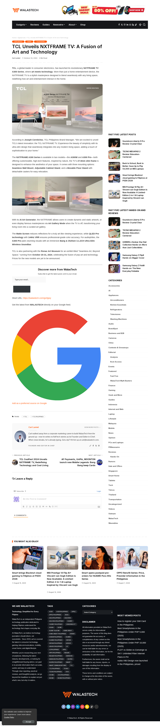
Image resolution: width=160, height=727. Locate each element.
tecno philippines (55, 671)
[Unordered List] (40, 506)
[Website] (90, 445)
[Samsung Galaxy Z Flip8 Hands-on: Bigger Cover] (114, 256)
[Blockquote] (43, 506)
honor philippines (55, 637)
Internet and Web (115, 409)
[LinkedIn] (127, 25)
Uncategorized (115, 504)
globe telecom (54, 630)
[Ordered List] (36, 506)
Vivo (67, 671)
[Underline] (30, 506)
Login (98, 491)
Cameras (112, 338)
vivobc (51, 675)
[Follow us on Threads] (96, 707)
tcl (25, 416)
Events (111, 366)
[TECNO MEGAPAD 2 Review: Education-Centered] (114, 154)
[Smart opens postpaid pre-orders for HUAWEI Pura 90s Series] (97, 558)
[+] (56, 506)
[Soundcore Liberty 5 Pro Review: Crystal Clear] (114, 142)
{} (53, 506)
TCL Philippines (38, 416)
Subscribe (20, 290)
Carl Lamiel (16, 58)
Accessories (114, 286)
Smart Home (113, 476)
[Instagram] (125, 25)
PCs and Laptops (115, 442)
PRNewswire (114, 447)
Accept (28, 722)
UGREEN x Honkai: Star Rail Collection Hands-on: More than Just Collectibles (135, 245)
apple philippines (55, 614)
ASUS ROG (68, 618)
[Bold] (23, 506)
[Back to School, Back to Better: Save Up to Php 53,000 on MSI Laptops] (114, 166)
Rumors (111, 461)
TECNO (66, 668)
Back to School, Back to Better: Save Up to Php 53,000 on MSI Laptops (133, 166)
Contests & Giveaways (118, 347)
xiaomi (51, 678)
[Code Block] (46, 506)
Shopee (70, 659)
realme (66, 652)
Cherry (69, 621)
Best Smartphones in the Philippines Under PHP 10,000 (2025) (131, 642)
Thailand (112, 495)
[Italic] (26, 506)
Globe (60, 627)
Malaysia (112, 423)
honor (72, 633)
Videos (111, 509)
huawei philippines (55, 640)
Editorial (112, 352)
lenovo (68, 643)
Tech (110, 485)
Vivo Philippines (63, 675)
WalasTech (113, 518)
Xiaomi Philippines (64, 678)
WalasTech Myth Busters (121, 381)
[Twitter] (122, 25)
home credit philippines (57, 633)
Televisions (40, 41)
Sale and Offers (115, 466)
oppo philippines (54, 652)
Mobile (111, 428)
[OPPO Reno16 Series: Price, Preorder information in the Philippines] (132, 558)
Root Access (116, 362)
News (29, 41)
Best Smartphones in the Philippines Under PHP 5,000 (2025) (131, 632)
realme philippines (55, 656)
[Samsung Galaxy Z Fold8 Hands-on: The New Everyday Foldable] (114, 268)
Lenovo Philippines (55, 646)
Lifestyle (112, 419)
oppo (64, 649)
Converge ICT (71, 624)
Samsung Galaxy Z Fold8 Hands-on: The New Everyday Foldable (134, 268)
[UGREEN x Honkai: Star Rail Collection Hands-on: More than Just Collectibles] (114, 245)
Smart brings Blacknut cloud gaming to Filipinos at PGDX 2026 (135, 178)
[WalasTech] (25, 10)
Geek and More (115, 395)
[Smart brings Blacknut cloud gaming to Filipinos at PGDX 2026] (114, 178)
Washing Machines (118, 319)
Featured (112, 371)
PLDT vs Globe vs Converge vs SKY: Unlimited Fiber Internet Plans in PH (132, 653)
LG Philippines (54, 649)
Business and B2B (116, 333)
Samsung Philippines (56, 659)
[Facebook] (119, 25)
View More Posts (91, 427)
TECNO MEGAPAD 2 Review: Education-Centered (131, 154)
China (110, 343)
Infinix (68, 640)
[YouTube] (130, 25)
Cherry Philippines (55, 624)
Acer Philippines (62, 611)
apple (74, 611)
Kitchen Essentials (118, 305)
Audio (111, 324)
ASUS (66, 614)
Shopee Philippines (55, 662)
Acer (50, 611)
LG (67, 646)
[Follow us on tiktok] (136, 25)
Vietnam (112, 514)
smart (68, 662)
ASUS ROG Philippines (56, 621)
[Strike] (33, 506)
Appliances (22, 38)
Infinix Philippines (55, 643)
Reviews (112, 452)
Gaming (111, 390)
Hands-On (114, 457)
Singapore (113, 471)
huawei (68, 637)
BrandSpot (113, 328)
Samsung (69, 656)
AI (109, 290)
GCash (51, 627)
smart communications (57, 665)
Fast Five (114, 376)
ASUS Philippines (55, 618)
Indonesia (112, 404)
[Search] (144, 25)
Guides (111, 400)
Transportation (114, 499)
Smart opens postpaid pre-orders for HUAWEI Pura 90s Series (96, 576)
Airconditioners (117, 300)
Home (14, 38)
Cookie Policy (9, 717)
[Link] (49, 506)
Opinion (111, 438)
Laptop (111, 414)
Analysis (114, 357)
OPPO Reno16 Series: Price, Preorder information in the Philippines (131, 576)
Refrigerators (116, 309)
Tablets (111, 480)
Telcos (111, 490)
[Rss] (133, 25)
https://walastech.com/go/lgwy (37, 298)
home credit (67, 630)
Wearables (113, 523)
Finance (111, 385)
